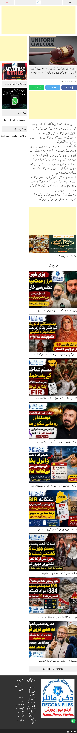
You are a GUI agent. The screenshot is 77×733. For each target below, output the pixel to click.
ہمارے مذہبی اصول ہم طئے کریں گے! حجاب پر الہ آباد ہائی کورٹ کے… (57, 661)
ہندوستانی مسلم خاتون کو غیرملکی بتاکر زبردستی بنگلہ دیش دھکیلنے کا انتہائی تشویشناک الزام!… (54, 354)
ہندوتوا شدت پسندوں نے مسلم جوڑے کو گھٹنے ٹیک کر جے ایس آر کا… (58, 573)
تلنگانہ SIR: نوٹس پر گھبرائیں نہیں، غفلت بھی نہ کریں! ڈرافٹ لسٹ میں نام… (55, 529)
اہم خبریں (63, 256)
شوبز (28, 709)
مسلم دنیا (32, 719)
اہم (68, 256)
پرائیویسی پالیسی (20, 720)
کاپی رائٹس (21, 712)
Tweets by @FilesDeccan (14, 120)
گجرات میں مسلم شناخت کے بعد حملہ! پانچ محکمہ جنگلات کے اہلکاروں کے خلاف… (54, 398)
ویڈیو (28, 719)
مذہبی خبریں (32, 715)
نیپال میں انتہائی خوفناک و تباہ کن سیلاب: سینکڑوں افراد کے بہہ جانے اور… (56, 617)
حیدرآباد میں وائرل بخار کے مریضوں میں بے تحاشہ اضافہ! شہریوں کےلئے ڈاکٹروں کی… (53, 486)
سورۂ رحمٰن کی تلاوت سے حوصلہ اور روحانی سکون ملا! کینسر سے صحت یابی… (57, 442)
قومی (59, 256)
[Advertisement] (38, 20)
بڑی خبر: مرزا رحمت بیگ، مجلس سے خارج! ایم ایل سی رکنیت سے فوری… (56, 311)
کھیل (33, 722)
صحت (33, 712)
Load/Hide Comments (53, 669)
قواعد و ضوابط (21, 716)
